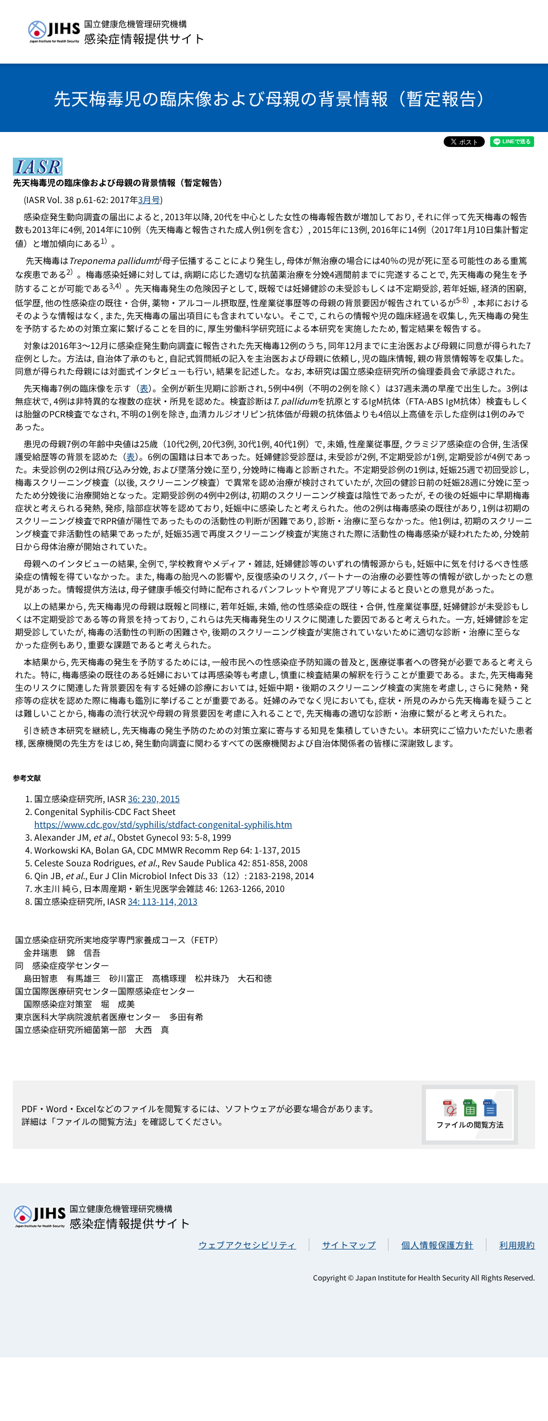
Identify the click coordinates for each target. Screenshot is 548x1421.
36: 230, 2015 (154, 798)
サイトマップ (349, 1244)
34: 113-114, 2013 (162, 901)
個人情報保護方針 (437, 1244)
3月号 (149, 199)
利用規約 (517, 1244)
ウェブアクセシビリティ (247, 1244)
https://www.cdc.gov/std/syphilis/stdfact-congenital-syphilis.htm (163, 824)
